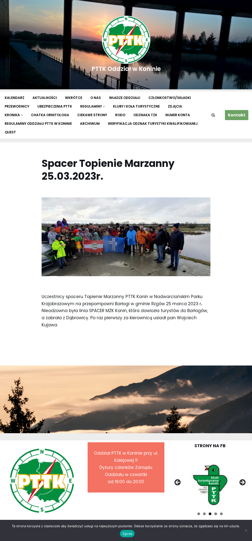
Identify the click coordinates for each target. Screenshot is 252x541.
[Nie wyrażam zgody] (245, 530)
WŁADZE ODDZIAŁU (124, 97)
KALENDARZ (14, 97)
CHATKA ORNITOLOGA (50, 115)
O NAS (95, 97)
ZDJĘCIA (175, 106)
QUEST (10, 132)
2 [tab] (204, 513)
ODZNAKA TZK (145, 115)
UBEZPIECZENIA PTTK (54, 106)
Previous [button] (178, 482)
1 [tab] (198, 513)
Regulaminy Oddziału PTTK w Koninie (38, 123)
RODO (120, 115)
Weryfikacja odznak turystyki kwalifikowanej (153, 123)
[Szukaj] (213, 115)
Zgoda (127, 534)
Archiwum (90, 123)
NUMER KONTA (177, 115)
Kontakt (236, 115)
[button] (104, 106)
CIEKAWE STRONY (92, 115)
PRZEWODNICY (17, 106)
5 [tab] (221, 513)
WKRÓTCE (73, 97)
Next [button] (242, 482)
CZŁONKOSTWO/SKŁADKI (169, 97)
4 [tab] (215, 513)
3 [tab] (210, 513)
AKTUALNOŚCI (44, 97)
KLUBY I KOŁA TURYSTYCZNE (136, 106)
